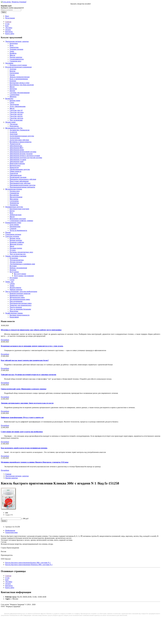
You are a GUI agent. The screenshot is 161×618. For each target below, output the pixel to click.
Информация (10, 530)
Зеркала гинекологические (20, 77)
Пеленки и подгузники (18, 65)
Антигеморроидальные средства (22, 136)
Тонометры (14, 205)
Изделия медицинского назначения (18, 67)
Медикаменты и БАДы (13, 128)
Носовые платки (16, 248)
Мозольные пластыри (18, 219)
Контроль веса (15, 165)
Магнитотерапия (16, 197)
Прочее (12, 91)
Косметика (9, 98)
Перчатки (13, 89)
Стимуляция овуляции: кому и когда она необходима (22, 432)
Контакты (9, 31)
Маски (12, 87)
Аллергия (13, 132)
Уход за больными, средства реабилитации (21, 291)
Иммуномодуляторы (17, 163)
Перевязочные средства (14, 207)
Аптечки (13, 69)
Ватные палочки (16, 240)
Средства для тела (16, 118)
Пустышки (14, 278)
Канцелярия (14, 317)
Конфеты (13, 53)
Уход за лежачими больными (20, 309)
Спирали (13, 228)
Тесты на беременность (18, 230)
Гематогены (14, 47)
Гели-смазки (14, 224)
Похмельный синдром (18, 177)
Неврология (14, 167)
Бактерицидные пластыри (19, 209)
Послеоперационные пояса (20, 299)
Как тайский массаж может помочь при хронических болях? (25, 360)
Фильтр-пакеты (15, 287)
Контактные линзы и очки (19, 83)
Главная (8, 22)
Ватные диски (15, 238)
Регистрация (10, 18)
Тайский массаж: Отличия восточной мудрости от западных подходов (28, 375)
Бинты (12, 211)
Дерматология (15, 144)
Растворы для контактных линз (21, 252)
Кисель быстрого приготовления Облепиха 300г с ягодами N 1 (28, 564)
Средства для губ (16, 110)
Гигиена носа (15, 191)
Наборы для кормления (18, 268)
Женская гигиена (16, 244)
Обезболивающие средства (20, 169)
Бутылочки (14, 258)
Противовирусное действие (20, 183)
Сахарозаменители (17, 59)
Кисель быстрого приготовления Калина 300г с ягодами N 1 (28, 563)
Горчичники (14, 73)
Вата (11, 213)
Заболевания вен (16, 146)
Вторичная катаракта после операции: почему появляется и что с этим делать (32, 346)
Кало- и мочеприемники (19, 79)
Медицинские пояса (17, 297)
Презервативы (15, 226)
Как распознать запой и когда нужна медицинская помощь (24, 448)
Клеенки (13, 81)
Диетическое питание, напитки (17, 41)
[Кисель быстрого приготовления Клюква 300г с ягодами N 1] (8, 509)
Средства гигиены (12, 236)
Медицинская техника (13, 189)
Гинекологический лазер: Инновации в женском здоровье (23, 389)
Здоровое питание (16, 49)
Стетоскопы (14, 201)
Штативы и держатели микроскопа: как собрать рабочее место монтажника (31, 330)
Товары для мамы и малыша (15, 256)
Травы (12, 285)
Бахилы (12, 71)
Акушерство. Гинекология (19, 130)
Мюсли (12, 55)
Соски (12, 280)
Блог (7, 26)
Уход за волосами (16, 120)
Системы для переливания (19, 93)
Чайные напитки (16, 289)
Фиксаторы (14, 311)
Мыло (12, 246)
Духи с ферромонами (18, 106)
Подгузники (14, 272)
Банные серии (15, 100)
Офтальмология (15, 175)
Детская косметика (17, 260)
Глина (12, 102)
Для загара (14, 124)
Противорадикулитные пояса (21, 303)
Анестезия (13, 134)
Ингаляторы (14, 195)
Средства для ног (16, 114)
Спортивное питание (13, 234)
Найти (4, 12)
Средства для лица (17, 112)
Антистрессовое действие (19, 140)
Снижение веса (15, 61)
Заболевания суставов (18, 159)
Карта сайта (9, 33)
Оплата (8, 30)
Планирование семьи (13, 222)
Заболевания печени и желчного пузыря (25, 156)
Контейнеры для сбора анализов (22, 85)
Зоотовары (9, 63)
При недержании (16, 301)
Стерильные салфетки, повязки (21, 220)
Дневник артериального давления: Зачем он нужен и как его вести (27, 403)
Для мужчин (14, 104)
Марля (12, 217)
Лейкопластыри (15, 215)
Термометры (14, 203)
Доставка (8, 28)
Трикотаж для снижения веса (20, 305)
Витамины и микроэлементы (20, 142)
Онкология (14, 173)
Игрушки (13, 266)
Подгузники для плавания (24, 276)
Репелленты (14, 126)
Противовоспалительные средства (22, 185)
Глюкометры (14, 193)
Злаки (12, 51)
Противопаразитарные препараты (22, 187)
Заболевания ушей (16, 161)
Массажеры (14, 199)
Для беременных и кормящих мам (22, 264)
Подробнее (5, 340)
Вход (7, 16)
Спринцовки (14, 94)
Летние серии (10, 122)
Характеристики (11, 532)
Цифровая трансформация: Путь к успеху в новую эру (22, 417)
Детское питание (16, 262)
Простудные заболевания (19, 181)
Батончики (14, 43)
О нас (7, 24)
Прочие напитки (16, 57)
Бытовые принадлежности (19, 315)
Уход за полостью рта (18, 254)
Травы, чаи (9, 282)
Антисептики (15, 138)
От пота (13, 250)
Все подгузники (20, 274)
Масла (12, 108)
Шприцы (13, 96)
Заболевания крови (17, 150)
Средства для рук (16, 116)
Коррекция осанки (16, 295)
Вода (11, 45)
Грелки (12, 75)
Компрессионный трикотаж (20, 293)
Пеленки (13, 270)
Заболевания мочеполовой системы (23, 152)
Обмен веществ (15, 171)
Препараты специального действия (23, 179)
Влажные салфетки (17, 242)
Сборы (12, 283)
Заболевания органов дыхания (21, 154)
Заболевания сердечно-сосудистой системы (26, 157)
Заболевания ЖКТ (16, 148)
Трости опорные (16, 307)
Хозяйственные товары (14, 313)
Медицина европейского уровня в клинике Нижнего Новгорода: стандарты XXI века (34, 462)
